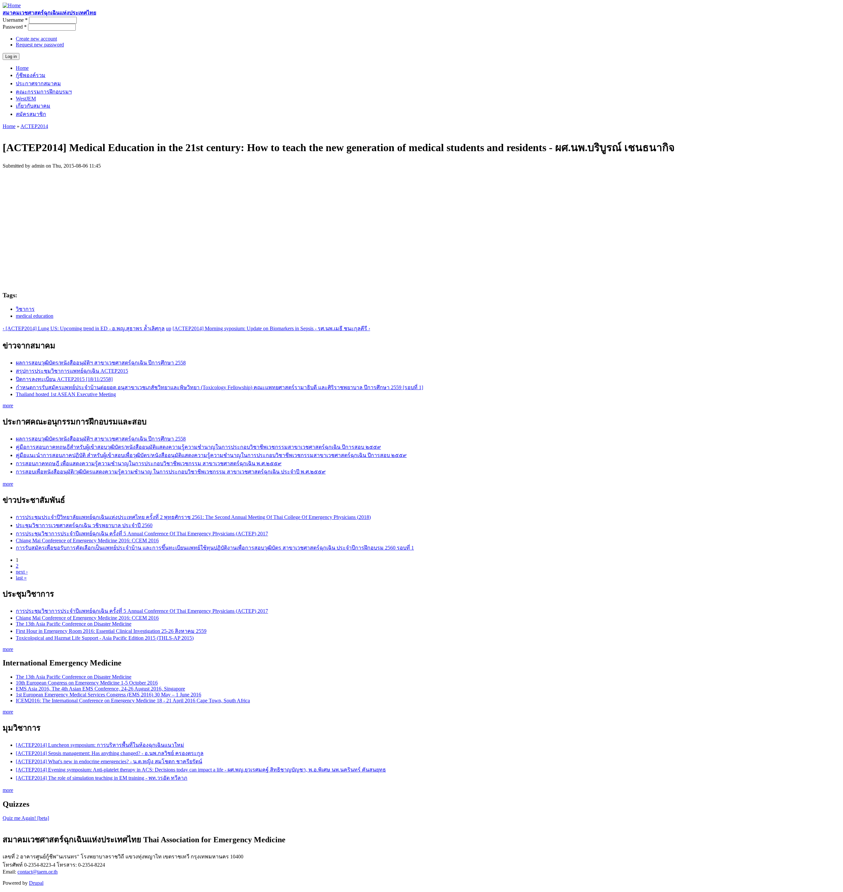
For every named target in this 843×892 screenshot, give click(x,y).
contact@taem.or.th (37, 872)
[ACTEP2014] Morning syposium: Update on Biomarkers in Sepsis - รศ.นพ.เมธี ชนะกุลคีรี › (271, 328)
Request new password (40, 44)
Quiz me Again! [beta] (26, 818)
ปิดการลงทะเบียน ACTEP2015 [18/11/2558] (64, 379)
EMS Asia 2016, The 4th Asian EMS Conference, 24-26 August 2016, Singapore (100, 688)
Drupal (36, 883)
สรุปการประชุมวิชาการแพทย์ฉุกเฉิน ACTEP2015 (72, 371)
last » (21, 578)
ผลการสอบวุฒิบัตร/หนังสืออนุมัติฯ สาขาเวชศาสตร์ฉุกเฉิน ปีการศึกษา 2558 (101, 362)
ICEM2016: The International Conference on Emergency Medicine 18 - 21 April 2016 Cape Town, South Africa (133, 700)
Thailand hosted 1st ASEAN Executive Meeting (66, 394)
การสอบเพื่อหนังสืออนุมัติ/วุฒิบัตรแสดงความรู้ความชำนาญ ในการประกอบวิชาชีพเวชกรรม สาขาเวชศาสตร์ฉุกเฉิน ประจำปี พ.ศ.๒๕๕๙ (171, 471)
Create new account (36, 38)
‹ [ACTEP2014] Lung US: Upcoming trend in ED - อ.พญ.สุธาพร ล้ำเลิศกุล (84, 328)
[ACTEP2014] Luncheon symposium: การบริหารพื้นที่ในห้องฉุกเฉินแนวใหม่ (100, 745)
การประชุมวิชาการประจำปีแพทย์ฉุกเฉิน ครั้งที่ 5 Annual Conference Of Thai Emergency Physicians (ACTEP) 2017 (142, 533)
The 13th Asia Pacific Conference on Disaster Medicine (73, 624)
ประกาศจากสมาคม (38, 83)
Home (22, 68)
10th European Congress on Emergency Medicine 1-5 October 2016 (87, 683)
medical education (34, 316)
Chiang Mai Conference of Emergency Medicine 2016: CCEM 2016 (87, 540)
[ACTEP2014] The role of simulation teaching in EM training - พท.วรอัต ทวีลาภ (101, 778)
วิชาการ (25, 309)
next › (22, 572)
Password (15, 27)
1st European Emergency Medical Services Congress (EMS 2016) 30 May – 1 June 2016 (108, 694)
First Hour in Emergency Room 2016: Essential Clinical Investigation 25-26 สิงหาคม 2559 (111, 631)
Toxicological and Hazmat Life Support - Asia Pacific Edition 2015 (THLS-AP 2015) (105, 638)
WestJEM (26, 98)
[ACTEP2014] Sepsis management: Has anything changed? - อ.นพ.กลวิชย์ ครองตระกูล (110, 753)
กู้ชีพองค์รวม (30, 75)
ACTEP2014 (34, 126)
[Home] (12, 5)
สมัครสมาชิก (31, 114)
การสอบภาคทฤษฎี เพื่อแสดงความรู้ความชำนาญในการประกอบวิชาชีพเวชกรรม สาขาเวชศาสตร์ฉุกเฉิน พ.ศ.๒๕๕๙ (149, 463)
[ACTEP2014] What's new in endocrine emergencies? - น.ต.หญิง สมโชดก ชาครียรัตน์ (109, 761)
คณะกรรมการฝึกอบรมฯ (44, 92)
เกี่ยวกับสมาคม (33, 106)
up (168, 328)
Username (15, 20)
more (8, 405)
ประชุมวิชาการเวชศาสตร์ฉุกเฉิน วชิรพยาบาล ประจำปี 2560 (84, 525)
